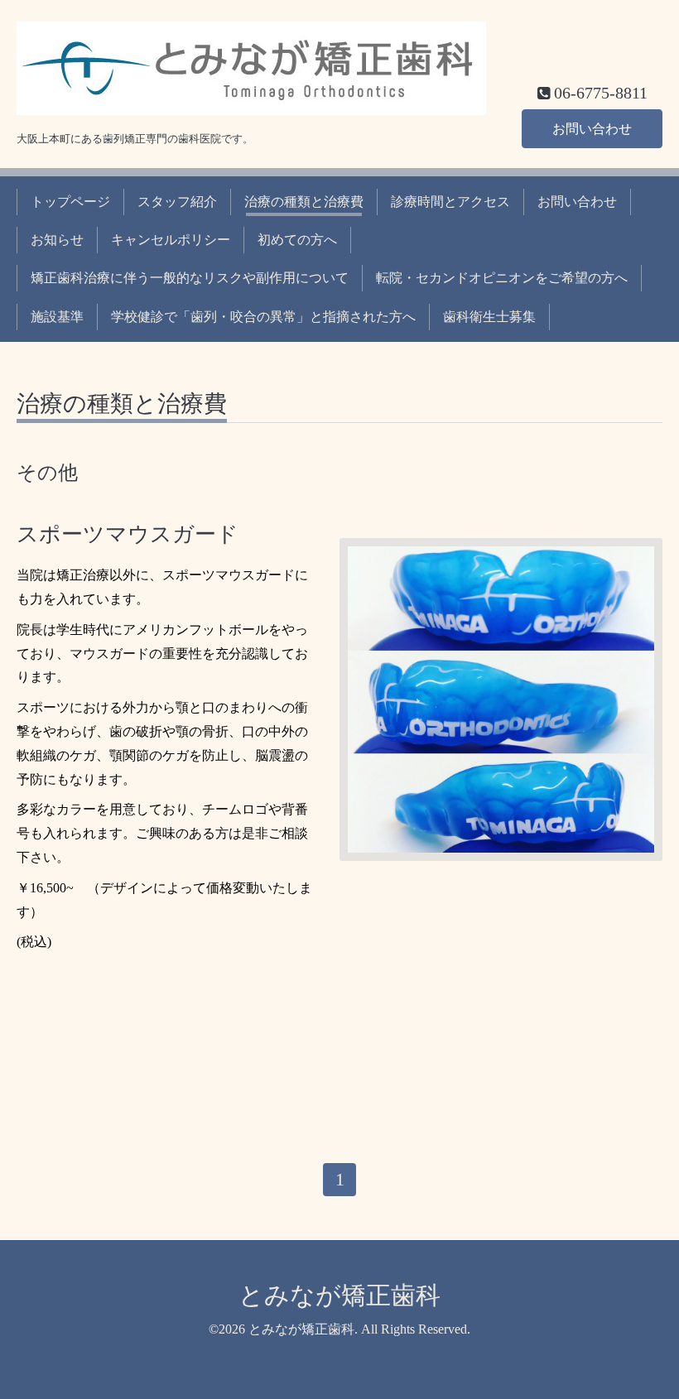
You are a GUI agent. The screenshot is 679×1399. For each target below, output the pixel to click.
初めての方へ (297, 240)
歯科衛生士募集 (489, 317)
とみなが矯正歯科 (339, 1295)
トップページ (70, 202)
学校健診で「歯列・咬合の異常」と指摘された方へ (263, 317)
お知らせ (57, 240)
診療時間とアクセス (450, 202)
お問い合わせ (592, 129)
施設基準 (57, 317)
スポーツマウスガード (127, 534)
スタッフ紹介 (177, 202)
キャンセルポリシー (170, 240)
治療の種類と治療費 (304, 202)
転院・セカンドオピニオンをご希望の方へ (502, 278)
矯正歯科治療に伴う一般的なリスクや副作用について (190, 278)
